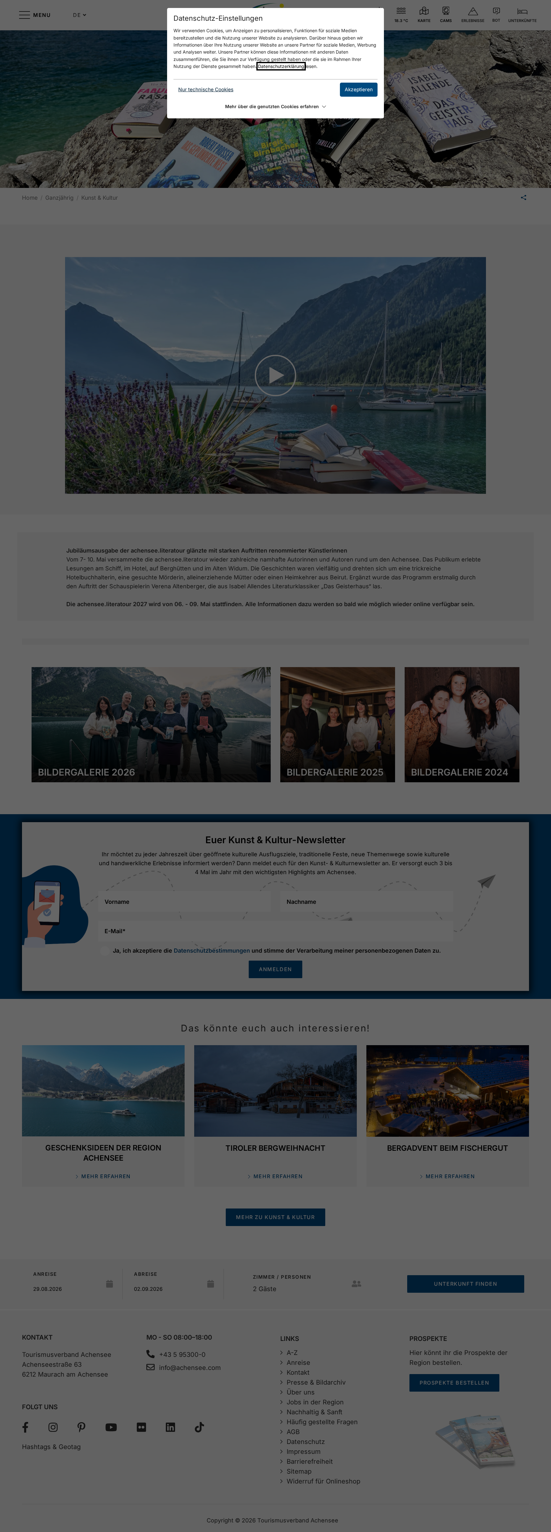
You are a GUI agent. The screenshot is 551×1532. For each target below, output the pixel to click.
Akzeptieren (359, 89)
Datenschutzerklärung (281, 66)
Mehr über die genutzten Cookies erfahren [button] (272, 106)
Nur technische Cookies (205, 89)
